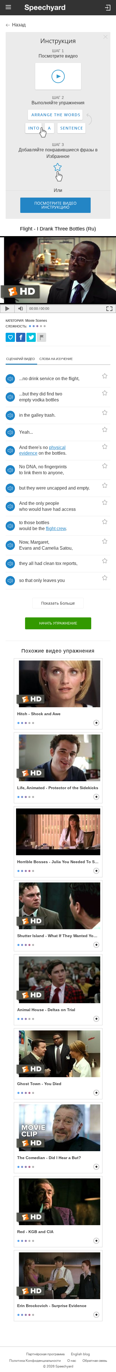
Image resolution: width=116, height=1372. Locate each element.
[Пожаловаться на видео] (41, 337)
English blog (80, 1354)
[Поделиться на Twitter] (31, 337)
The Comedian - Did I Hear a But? (49, 1157)
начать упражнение (58, 623)
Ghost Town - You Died (39, 1083)
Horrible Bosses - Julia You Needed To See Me (58, 861)
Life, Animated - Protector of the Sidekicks (57, 787)
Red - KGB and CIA (35, 1231)
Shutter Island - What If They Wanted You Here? (58, 935)
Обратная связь (94, 1361)
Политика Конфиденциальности (35, 1361)
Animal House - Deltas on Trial (46, 1009)
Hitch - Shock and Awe (39, 714)
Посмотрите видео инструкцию (55, 205)
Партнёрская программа (45, 1354)
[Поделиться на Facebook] (20, 337)
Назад (19, 24)
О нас (71, 1361)
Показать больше (58, 603)
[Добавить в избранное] (10, 337)
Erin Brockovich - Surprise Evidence (51, 1305)
